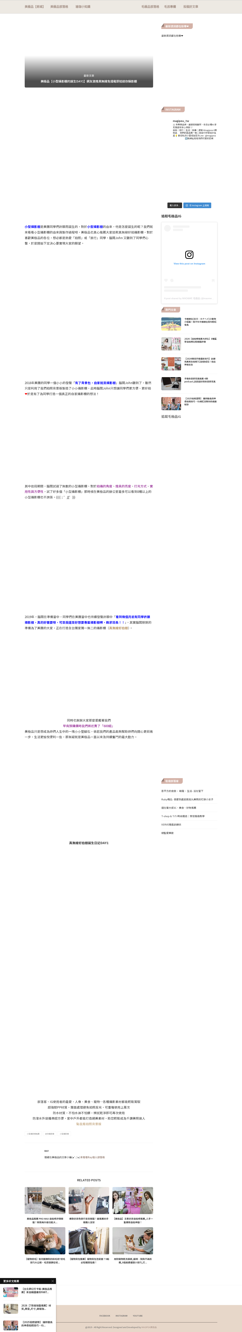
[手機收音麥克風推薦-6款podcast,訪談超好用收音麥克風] (171, 383)
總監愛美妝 (167, 833)
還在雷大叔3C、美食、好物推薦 (178, 807)
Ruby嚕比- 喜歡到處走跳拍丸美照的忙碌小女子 (187, 799)
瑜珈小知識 (83, 7)
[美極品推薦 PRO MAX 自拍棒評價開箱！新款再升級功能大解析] (45, 1200)
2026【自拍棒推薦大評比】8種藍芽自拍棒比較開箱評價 (200, 340)
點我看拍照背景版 (88, 1124)
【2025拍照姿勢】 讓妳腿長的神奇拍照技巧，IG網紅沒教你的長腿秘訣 (200, 401)
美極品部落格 (59, 7)
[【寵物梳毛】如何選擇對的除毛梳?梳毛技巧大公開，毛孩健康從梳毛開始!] (45, 1240)
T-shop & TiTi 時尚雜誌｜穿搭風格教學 (183, 816)
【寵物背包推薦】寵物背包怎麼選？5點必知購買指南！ (89, 1260)
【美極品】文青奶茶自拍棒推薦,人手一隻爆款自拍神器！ (133, 1220)
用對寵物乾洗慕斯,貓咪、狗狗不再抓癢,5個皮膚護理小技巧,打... (133, 1260)
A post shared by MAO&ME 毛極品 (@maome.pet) (190, 298)
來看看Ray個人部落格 (92, 1157)
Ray (46, 1150)
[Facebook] (204, 6)
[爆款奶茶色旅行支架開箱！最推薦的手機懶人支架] (89, 1200)
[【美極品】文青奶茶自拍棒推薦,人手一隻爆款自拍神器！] (132, 1200)
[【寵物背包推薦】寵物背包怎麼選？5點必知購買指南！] (89, 1240)
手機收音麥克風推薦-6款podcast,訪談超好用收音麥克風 (199, 380)
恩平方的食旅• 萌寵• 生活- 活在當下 (182, 791)
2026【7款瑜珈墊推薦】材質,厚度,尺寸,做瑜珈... (36, 1307)
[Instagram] (207, 6)
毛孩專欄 (170, 7)
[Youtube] (211, 6)
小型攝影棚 (64, 1133)
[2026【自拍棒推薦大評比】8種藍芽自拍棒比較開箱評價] (171, 343)
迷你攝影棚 (49, 1133)
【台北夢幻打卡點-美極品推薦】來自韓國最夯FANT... (36, 1290)
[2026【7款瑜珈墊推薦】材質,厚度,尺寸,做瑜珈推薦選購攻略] (10, 1309)
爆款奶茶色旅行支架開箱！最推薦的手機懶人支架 (88, 1220)
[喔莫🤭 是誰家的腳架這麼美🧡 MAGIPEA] (170, 152)
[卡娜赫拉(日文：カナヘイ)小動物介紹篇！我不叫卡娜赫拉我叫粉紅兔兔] (171, 324)
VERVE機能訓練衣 (171, 824)
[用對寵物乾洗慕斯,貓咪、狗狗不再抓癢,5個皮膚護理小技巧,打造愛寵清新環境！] (132, 1240)
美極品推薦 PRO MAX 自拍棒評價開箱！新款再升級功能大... (45, 1220)
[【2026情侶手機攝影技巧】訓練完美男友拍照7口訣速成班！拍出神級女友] (171, 363)
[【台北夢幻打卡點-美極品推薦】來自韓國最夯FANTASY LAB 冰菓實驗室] (10, 1292)
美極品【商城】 (35, 7)
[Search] (215, 6)
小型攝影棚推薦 (33, 1133)
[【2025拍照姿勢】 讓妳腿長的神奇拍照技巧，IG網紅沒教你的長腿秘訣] (171, 403)
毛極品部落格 (150, 7)
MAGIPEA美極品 (149, 1327)
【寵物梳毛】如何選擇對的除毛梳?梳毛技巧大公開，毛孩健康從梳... (45, 1260)
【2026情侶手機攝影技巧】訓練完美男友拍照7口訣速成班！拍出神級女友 (200, 361)
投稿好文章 (190, 7)
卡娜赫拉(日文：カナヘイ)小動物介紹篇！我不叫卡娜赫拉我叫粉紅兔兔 (200, 321)
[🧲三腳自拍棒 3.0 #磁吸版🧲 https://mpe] (189, 172)
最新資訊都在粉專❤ (172, 35)
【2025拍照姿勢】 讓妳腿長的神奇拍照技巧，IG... (37, 1323)
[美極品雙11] (170, 172)
